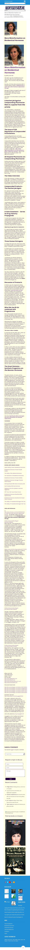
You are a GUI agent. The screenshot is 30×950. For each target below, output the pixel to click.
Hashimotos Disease (9, 927)
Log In (6, 933)
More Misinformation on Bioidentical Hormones (15, 70)
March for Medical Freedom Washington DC (14, 917)
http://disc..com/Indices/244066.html (16, 688)
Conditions (7, 931)
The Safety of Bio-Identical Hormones (13, 473)
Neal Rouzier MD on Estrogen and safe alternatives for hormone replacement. (14, 417)
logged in (13, 749)
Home (11, 16)
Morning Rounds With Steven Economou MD (15, 483)
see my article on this (16, 290)
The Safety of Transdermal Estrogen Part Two (15, 503)
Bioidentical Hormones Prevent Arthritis (13, 478)
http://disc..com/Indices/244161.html (16, 691)
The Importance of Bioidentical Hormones (14, 475)
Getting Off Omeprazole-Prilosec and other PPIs (15, 907)
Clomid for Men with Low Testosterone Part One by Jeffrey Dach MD (16, 796)
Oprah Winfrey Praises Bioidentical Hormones (15, 467)
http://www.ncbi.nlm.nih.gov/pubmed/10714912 (16, 549)
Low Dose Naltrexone (9, 929)
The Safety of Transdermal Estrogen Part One (15, 501)
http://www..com (11, 678)
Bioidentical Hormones (18, 16)
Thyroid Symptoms (8, 923)
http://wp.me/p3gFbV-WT (18, 714)
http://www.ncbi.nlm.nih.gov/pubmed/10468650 (11, 521)
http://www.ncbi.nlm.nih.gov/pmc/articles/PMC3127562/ (11, 646)
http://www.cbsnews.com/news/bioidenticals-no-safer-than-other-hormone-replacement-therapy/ (15, 513)
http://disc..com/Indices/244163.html (16, 692)
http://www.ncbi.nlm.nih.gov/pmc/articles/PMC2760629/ (11, 608)
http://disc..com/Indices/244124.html (16, 687)
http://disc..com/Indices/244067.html (16, 689)
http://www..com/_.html (14, 696)
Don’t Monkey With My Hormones (12, 486)
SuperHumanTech (10, 790)
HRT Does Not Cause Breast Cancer (13, 492)
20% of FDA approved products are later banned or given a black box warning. (14, 150)
